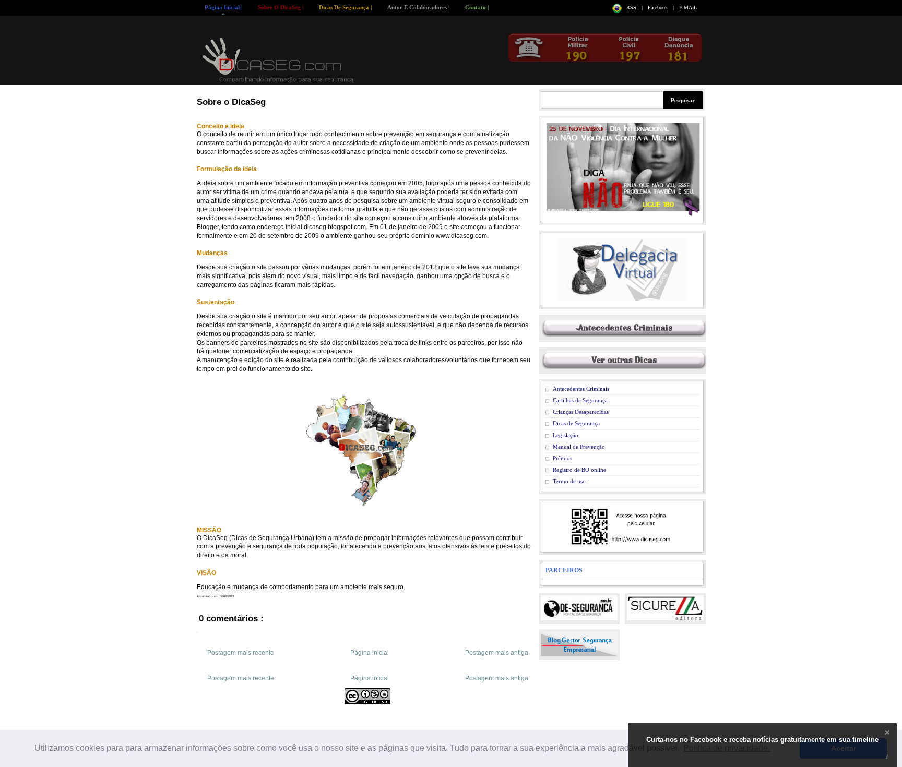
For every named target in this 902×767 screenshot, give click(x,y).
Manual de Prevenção (579, 447)
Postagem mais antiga (496, 652)
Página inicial (369, 652)
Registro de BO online (579, 469)
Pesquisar (683, 100)
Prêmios (562, 458)
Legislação (565, 435)
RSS (632, 7)
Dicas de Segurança (576, 423)
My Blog (278, 60)
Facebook (658, 7)
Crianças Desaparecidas (581, 412)
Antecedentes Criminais (581, 389)
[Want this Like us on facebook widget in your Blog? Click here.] (887, 757)
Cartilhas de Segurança (580, 400)
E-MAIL (688, 7)
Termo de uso (569, 481)
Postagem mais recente (240, 652)
